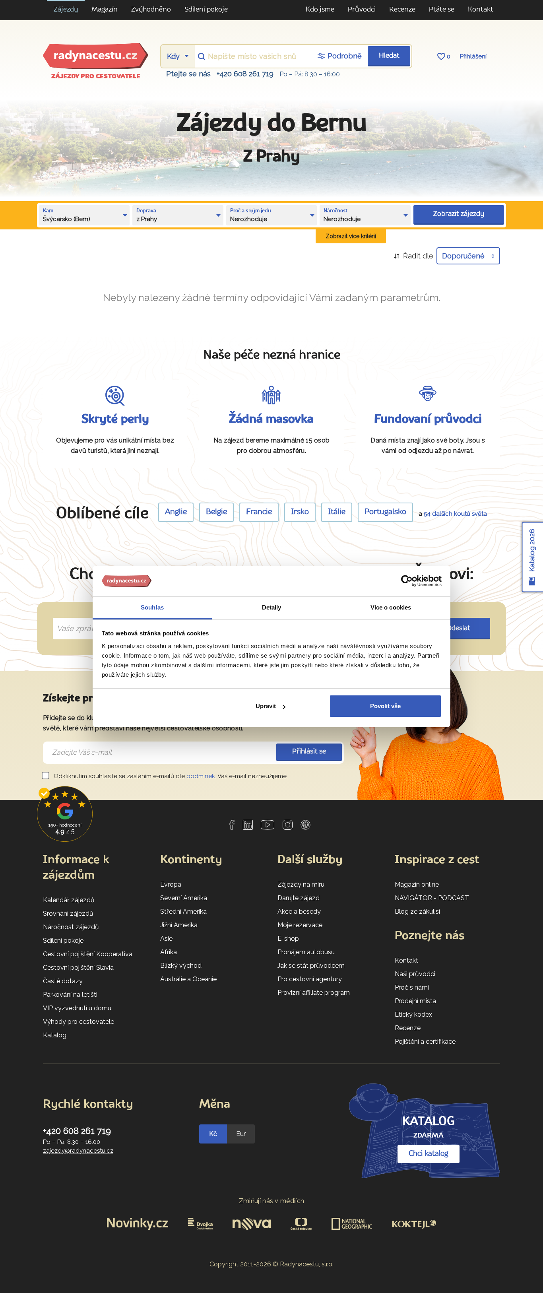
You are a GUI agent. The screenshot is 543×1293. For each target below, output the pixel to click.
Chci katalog (428, 1153)
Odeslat (458, 628)
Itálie (336, 512)
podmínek (200, 776)
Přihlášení (473, 56)
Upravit (266, 706)
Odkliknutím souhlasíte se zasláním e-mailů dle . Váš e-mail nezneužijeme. (170, 776)
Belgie (216, 512)
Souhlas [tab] (152, 607)
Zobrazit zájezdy (458, 214)
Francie (259, 512)
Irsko (300, 512)
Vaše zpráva (74, 619)
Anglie (176, 512)
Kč (213, 1134)
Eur (241, 1134)
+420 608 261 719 (245, 74)
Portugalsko (385, 512)
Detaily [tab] (271, 607)
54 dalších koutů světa (455, 513)
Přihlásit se (309, 751)
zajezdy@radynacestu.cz (78, 1150)
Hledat (389, 55)
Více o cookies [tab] (390, 607)
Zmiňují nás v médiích (271, 1201)
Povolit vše (385, 706)
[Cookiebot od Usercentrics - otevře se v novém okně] (407, 581)
